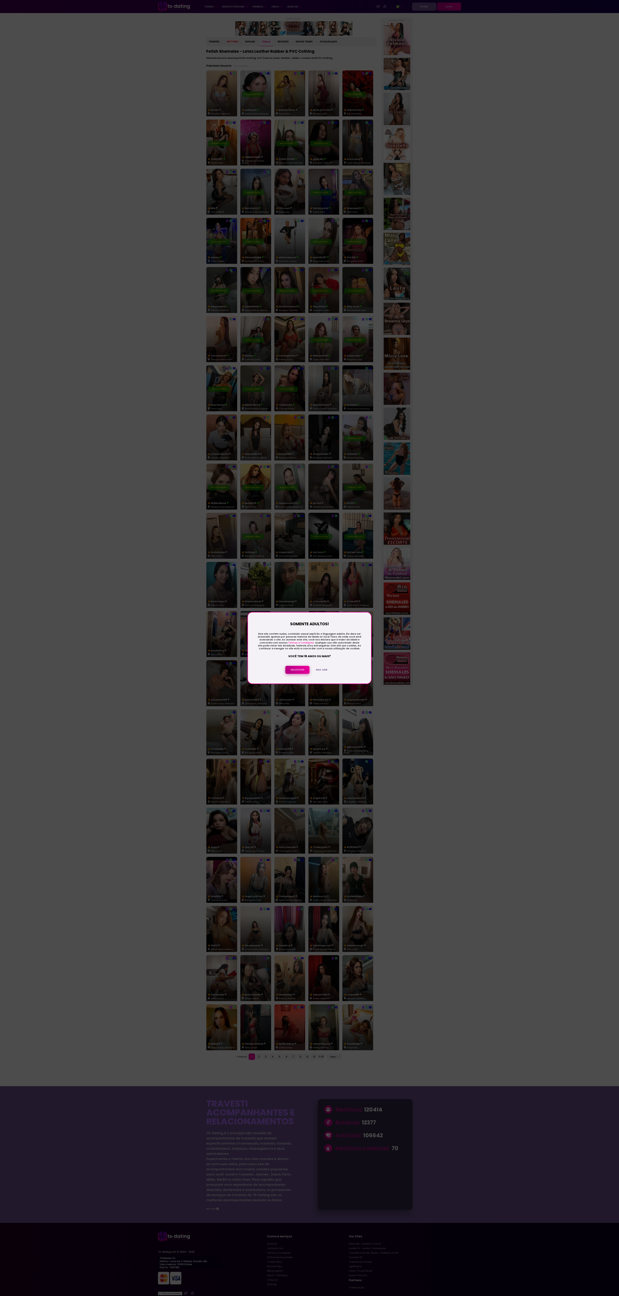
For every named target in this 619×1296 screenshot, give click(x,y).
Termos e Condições (301, 642)
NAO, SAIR (321, 670)
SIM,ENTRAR (297, 670)
